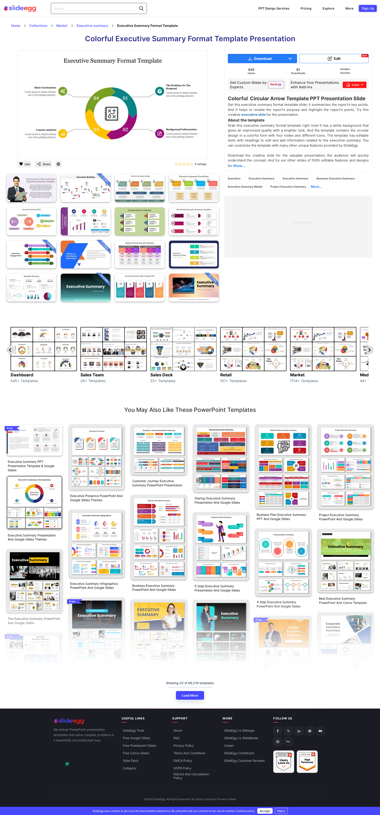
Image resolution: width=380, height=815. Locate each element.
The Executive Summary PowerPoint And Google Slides (34, 621)
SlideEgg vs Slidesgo (239, 730)
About (177, 730)
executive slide (254, 114)
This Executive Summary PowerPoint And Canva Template (221, 672)
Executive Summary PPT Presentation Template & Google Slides (31, 466)
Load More (190, 695)
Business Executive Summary (336, 178)
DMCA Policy (182, 760)
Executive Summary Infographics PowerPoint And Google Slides (94, 586)
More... (316, 187)
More (349, 8)
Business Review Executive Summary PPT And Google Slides (94, 670)
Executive (234, 178)
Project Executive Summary (288, 186)
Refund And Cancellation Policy (191, 776)
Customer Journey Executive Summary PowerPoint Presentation (157, 483)
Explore (328, 8)
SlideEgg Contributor (239, 753)
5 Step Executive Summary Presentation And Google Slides (217, 588)
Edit (350, 58)
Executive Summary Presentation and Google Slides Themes (32, 537)
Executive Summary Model (245, 186)
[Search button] (141, 8)
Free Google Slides (136, 738)
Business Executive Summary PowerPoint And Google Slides (154, 588)
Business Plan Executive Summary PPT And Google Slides (281, 517)
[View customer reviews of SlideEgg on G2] (307, 761)
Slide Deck (130, 760)
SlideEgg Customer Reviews (244, 760)
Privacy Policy (183, 745)
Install (355, 84)
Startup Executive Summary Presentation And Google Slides (217, 500)
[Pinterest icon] (58, 164)
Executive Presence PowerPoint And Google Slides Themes (96, 498)
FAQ (176, 738)
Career (229, 745)
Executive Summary (261, 178)
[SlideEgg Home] (84, 721)
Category (129, 768)
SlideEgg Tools (133, 730)
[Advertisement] (298, 227)
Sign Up (368, 8)
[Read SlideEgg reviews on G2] (283, 761)
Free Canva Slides (136, 753)
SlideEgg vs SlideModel (241, 738)
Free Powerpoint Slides (139, 745)
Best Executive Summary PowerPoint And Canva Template (343, 601)
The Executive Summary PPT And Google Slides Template (156, 672)
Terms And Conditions (189, 753)
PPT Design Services (273, 8)
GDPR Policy (182, 768)
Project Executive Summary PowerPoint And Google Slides (341, 517)
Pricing (306, 8)
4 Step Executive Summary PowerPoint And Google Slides (278, 604)
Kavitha (345, 73)
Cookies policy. (245, 811)
